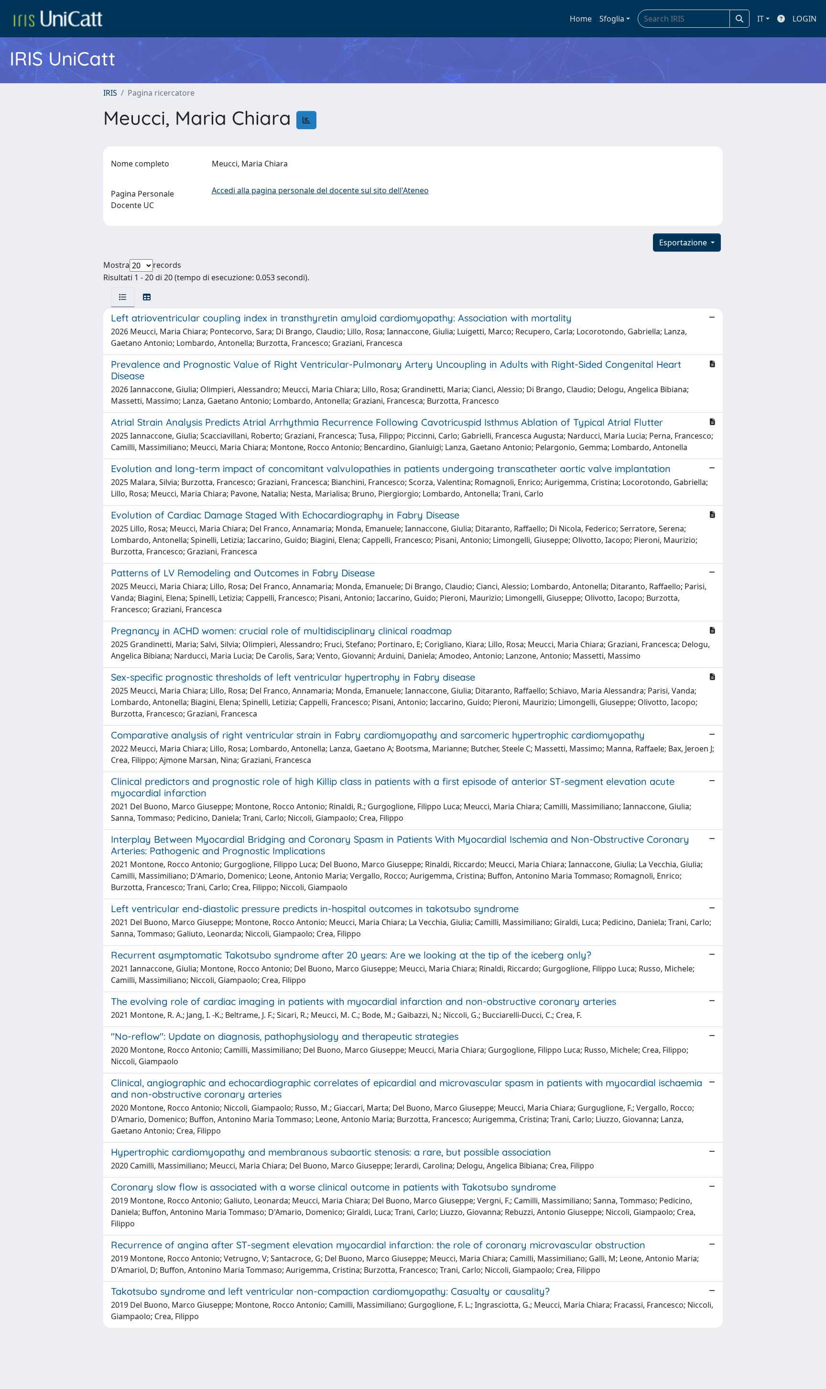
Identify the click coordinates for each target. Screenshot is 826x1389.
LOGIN (804, 18)
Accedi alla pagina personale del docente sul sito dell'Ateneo (320, 190)
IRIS (110, 93)
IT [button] (760, 18)
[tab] (123, 297)
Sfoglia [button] (611, 18)
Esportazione (684, 242)
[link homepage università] (58, 18)
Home (581, 18)
